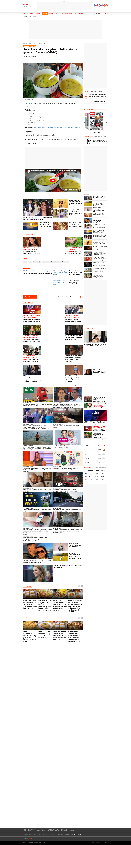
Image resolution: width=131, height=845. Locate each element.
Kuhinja (45, 13)
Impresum (26, 838)
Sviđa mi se (62, 296)
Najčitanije (93, 91)
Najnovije (87, 91)
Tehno (70, 13)
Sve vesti (86, 194)
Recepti (25, 16)
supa (25, 261)
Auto (75, 13)
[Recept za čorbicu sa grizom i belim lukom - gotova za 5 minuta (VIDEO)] (53, 80)
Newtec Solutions (98, 842)
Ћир (104, 5)
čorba (30, 261)
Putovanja (51, 13)
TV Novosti (81, 13)
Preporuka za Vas (28, 234)
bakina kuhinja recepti (63, 261)
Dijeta (34, 16)
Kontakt (30, 838)
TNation (105, 842)
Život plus (38, 13)
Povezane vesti (28, 586)
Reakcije (100, 91)
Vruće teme (27, 267)
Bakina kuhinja (36, 261)
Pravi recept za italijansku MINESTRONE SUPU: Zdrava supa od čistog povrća (57, 127)
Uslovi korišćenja (77, 834)
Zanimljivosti (64, 13)
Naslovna (25, 13)
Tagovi (25, 258)
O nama (71, 834)
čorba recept (53, 261)
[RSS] (106, 194)
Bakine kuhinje (30, 103)
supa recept (45, 261)
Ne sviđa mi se (75, 296)
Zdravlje (32, 13)
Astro (57, 13)
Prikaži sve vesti (89, 105)
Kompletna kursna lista (101, 467)
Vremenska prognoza (90, 442)
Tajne (30, 16)
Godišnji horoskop (98, 136)
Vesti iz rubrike (27, 617)
